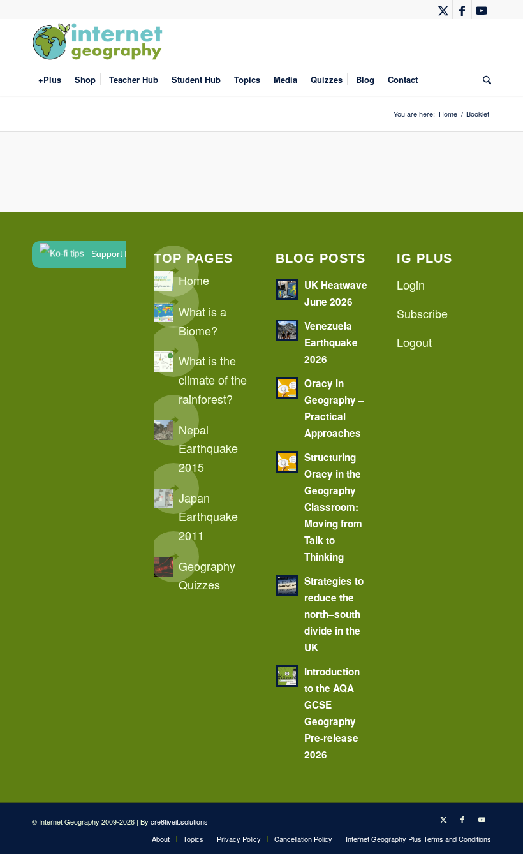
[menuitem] (50, 80)
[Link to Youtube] (481, 9)
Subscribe (422, 313)
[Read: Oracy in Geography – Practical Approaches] (287, 387)
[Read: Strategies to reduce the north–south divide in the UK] (287, 585)
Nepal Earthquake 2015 (208, 448)
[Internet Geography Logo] (99, 41)
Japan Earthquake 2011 (208, 516)
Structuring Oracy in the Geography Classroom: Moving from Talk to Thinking (333, 507)
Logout (414, 342)
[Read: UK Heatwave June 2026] (287, 289)
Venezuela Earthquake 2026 (331, 342)
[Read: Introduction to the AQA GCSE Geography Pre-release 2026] (287, 676)
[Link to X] (443, 9)
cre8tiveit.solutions (179, 821)
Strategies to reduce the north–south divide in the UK (334, 614)
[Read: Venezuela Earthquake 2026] (287, 330)
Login (411, 284)
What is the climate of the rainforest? (213, 379)
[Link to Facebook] (462, 9)
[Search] (483, 80)
